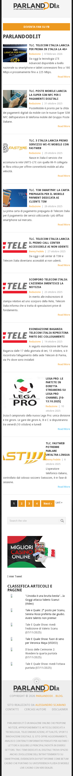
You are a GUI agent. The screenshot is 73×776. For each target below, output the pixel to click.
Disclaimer (60, 709)
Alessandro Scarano (50, 704)
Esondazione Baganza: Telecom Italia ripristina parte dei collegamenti (48, 332)
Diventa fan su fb (36, 26)
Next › (48, 503)
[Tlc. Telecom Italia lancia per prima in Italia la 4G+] (15, 53)
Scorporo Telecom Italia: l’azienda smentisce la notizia (48, 283)
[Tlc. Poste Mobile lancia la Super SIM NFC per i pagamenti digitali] (15, 99)
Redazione (35, 53)
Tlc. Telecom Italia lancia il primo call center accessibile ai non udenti (49, 242)
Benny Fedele (36, 251)
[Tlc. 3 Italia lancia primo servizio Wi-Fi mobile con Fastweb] (15, 148)
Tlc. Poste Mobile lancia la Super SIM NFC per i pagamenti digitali (48, 94)
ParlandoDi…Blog (49, 695)
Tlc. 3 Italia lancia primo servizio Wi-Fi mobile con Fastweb (49, 144)
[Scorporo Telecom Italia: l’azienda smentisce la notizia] (15, 287)
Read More (64, 76)
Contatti (12, 709)
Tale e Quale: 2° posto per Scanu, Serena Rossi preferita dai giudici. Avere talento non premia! (45, 614)
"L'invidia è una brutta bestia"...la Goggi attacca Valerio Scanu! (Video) (45, 599)
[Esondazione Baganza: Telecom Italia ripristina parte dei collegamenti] (15, 337)
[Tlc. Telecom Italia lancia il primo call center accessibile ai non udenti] (15, 247)
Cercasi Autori (35, 709)
